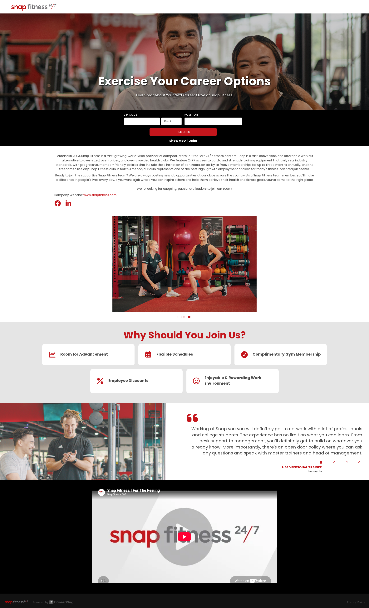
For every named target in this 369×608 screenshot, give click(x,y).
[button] (179, 318)
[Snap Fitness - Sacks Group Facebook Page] (58, 203)
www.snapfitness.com (99, 195)
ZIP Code (130, 115)
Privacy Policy (356, 603)
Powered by (40, 603)
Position (191, 115)
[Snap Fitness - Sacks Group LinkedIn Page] (68, 203)
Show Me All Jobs (183, 141)
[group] (184, 264)
